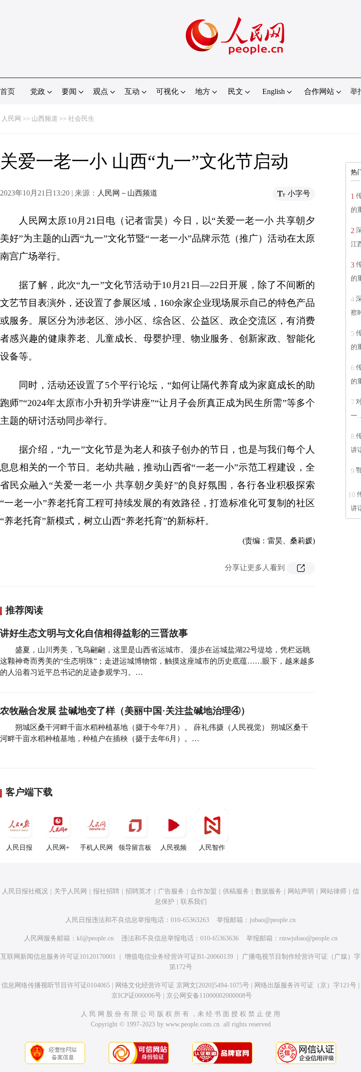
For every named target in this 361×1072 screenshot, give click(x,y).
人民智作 (212, 847)
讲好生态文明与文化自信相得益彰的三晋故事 (94, 633)
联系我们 (193, 901)
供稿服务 (236, 891)
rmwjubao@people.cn (308, 938)
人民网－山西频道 (127, 193)
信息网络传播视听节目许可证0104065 (55, 985)
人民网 (11, 118)
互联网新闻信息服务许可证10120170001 (58, 956)
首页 (7, 91)
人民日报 (19, 847)
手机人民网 (96, 847)
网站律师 (333, 891)
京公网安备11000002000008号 (209, 995)
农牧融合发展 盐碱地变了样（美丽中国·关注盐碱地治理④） (125, 710)
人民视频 (173, 847)
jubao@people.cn (273, 919)
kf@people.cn (95, 938)
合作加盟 (203, 891)
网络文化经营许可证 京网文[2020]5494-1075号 (182, 985)
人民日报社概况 (25, 891)
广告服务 (171, 891)
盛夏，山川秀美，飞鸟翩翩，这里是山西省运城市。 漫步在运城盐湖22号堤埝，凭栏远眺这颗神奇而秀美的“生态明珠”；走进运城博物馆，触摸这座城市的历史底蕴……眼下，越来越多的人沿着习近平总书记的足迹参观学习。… (157, 661)
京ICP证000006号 (136, 995)
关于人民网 (70, 891)
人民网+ (58, 847)
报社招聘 (106, 891)
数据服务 (268, 891)
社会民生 (81, 118)
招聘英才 (139, 891)
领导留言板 (134, 847)
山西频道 (44, 118)
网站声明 (301, 891)
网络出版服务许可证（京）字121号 (305, 985)
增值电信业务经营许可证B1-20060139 (179, 956)
